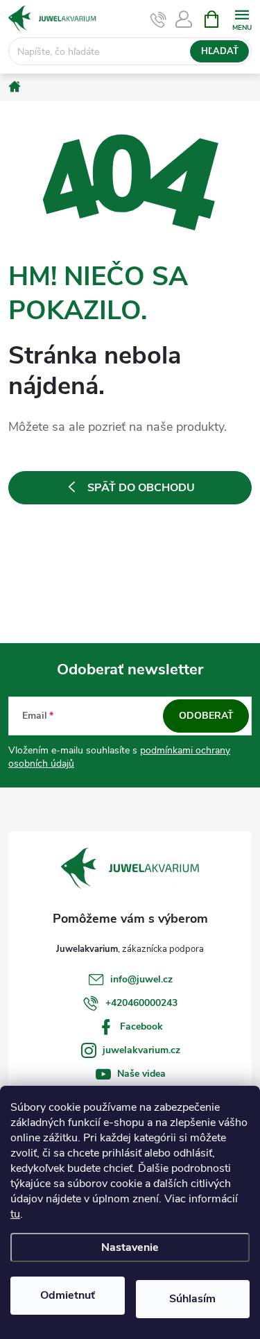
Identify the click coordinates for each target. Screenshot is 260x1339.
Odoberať (206, 715)
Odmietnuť (67, 1295)
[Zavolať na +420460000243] (158, 19)
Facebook (141, 1026)
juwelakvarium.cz (141, 1050)
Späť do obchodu (141, 487)
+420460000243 (141, 1002)
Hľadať (220, 51)
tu (15, 1214)
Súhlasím (192, 1298)
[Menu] (241, 18)
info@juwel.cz (141, 979)
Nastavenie (130, 1247)
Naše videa (141, 1073)
